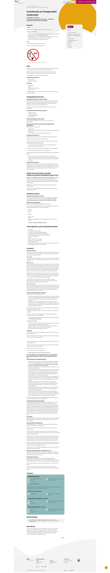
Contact (69, 45)
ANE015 (63, 537)
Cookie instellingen (71, 570)
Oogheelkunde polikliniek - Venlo (37, 498)
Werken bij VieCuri (68, 560)
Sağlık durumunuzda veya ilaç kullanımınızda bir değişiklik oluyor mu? (74, 35)
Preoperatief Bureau (34, 476)
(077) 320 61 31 (32, 503)
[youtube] (45, 566)
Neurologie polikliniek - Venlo (36, 507)
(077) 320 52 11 (32, 481)
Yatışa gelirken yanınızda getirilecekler (73, 41)
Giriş (69, 30)
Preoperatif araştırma (72, 32)
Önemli (69, 29)
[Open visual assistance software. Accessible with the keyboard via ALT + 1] (64, 2)
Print (70, 26)
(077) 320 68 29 (33, 511)
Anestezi (69, 43)
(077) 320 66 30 (33, 493)
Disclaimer (65, 570)
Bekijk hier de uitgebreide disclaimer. (39, 534)
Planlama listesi (71, 38)
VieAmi (66, 562)
